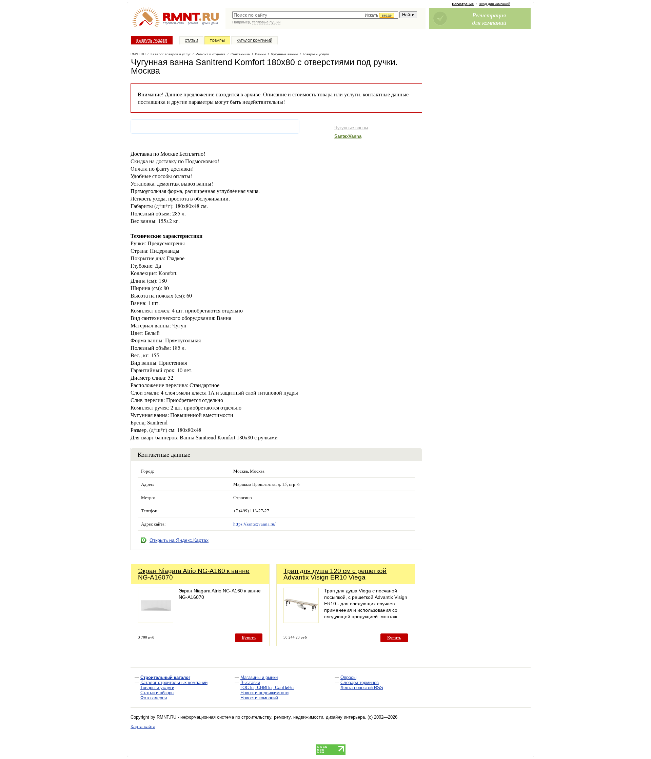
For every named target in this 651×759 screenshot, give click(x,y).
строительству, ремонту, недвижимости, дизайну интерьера (303, 717)
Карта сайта (143, 726)
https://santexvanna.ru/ (254, 524)
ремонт (193, 23)
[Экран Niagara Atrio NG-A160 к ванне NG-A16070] (155, 621)
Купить (249, 637)
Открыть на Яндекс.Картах (179, 540)
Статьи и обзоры (157, 692)
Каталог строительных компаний (174, 682)
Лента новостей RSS (361, 687)
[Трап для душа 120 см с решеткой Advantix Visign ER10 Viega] (301, 621)
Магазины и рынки (259, 677)
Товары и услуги (157, 687)
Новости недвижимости (264, 692)
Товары (217, 40)
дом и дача (210, 23)
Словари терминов (359, 682)
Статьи (191, 40)
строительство (173, 23)
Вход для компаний (494, 4)
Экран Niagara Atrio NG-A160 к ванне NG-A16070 (194, 574)
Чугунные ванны (351, 127)
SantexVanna (347, 136)
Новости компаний (259, 697)
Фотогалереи (153, 697)
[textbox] (315, 15)
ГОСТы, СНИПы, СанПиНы (267, 687)
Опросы (348, 677)
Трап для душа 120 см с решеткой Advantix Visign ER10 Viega (335, 574)
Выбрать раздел (151, 40)
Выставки (250, 682)
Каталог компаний (254, 40)
